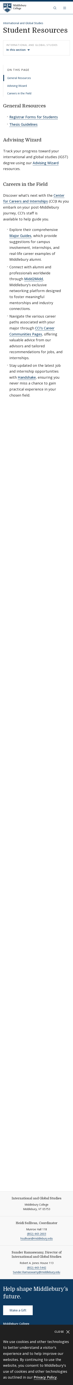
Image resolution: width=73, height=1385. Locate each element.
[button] (55, 7)
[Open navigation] (65, 7)
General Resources (19, 78)
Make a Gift (18, 1310)
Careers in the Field (19, 93)
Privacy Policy (45, 1377)
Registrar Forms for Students (33, 117)
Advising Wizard (17, 86)
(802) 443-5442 (36, 1267)
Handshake (27, 377)
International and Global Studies (23, 23)
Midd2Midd (33, 278)
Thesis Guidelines (23, 124)
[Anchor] (50, 105)
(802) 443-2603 (36, 1234)
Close (60, 1331)
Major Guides (20, 235)
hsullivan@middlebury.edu (36, 1238)
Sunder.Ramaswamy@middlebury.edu (36, 1272)
